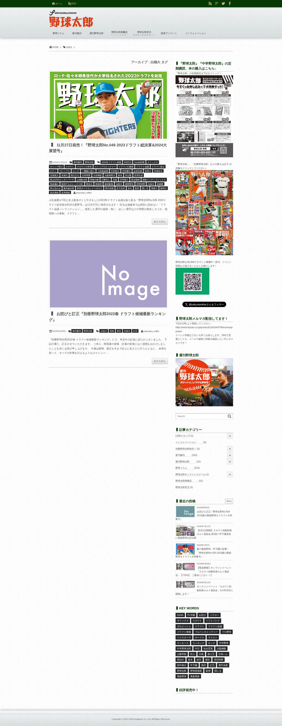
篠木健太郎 (68, 188)
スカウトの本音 (84, 167)
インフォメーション (186, 442)
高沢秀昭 (54, 193)
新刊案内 (78, 162)
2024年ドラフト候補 (111, 162)
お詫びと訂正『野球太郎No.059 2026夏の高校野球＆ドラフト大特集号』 (204, 515)
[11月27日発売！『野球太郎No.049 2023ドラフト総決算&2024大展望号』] (108, 105)
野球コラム (181, 468)
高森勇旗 (195, 676)
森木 (190, 659)
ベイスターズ (184, 637)
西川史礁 (109, 188)
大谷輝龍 (97, 175)
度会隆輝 (135, 180)
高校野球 (181, 676)
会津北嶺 (138, 171)
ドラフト (199, 626)
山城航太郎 (82, 180)
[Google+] (217, 3)
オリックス (152, 162)
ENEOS (127, 162)
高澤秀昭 (65, 193)
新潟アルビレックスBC (72, 184)
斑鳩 (112, 331)
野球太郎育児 (182, 487)
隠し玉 (145, 188)
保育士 (148, 171)
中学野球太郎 (184, 648)
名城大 (64, 175)
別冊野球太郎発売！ (186, 448)
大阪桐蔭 (221, 648)
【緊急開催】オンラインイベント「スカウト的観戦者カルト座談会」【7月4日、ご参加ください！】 (203, 571)
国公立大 (75, 175)
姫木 (120, 175)
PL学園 (191, 615)
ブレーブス (64, 171)
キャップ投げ (56, 167)
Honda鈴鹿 (139, 162)
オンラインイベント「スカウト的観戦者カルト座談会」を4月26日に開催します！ (204, 590)
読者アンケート (169, 33)
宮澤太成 (138, 175)
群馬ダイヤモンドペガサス (89, 188)
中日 (197, 648)
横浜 (207, 659)
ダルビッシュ (184, 626)
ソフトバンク (213, 620)
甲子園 (193, 665)
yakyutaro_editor (84, 193)
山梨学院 (181, 654)
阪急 (137, 188)
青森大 (154, 188)
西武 (203, 665)
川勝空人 (105, 180)
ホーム (58, 3)
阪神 (208, 670)
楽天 (199, 659)
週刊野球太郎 (182, 461)
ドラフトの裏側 (126, 167)
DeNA (180, 615)
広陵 (115, 180)
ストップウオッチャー (105, 167)
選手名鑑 (223, 665)
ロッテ (76, 171)
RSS (73, 3)
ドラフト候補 (184, 632)
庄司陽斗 (124, 180)
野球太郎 (89, 162)
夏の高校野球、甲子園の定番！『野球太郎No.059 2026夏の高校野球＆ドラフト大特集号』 (203, 553)
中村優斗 (126, 171)
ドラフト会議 (142, 167)
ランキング (198, 643)
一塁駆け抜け (88, 171)
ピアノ (53, 171)
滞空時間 (140, 184)
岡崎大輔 (94, 180)
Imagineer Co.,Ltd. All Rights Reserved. (152, 719)
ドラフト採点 (158, 167)
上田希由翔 (102, 171)
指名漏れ (54, 184)
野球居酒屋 (196, 670)
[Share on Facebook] (230, 3)
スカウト (70, 167)
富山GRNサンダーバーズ (62, 180)
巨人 (192, 654)
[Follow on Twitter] (223, 3)
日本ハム (223, 654)
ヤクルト (212, 637)
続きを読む (160, 221)
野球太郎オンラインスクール (190, 474)
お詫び (104, 331)
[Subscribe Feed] (210, 3)
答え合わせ (55, 188)
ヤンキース (183, 643)
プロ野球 (226, 632)
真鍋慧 (160, 184)
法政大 (119, 184)
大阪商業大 (110, 175)
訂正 (135, 331)
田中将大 (181, 665)
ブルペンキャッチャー (206, 632)
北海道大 (54, 175)
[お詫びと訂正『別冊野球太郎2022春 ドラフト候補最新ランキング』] (108, 273)
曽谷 (119, 331)
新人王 (211, 654)
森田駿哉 (109, 184)
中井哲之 (115, 171)
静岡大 (163, 188)
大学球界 (86, 175)
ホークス (199, 637)
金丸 (130, 188)
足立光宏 (120, 188)
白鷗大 (151, 184)
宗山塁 (128, 175)
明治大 (89, 184)
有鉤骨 (98, 184)
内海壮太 (158, 171)
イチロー (214, 615)
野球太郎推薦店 (184, 480)
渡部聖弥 (129, 184)
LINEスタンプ (183, 435)
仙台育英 (208, 648)
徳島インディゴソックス (154, 180)
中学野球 (223, 643)
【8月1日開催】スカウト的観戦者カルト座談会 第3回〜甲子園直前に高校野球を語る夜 (204, 534)
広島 (201, 654)
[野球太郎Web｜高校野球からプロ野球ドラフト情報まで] (71, 15)
